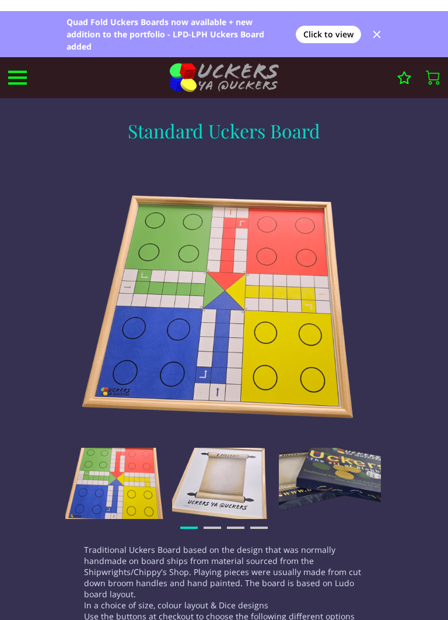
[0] (433, 78)
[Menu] (17, 78)
